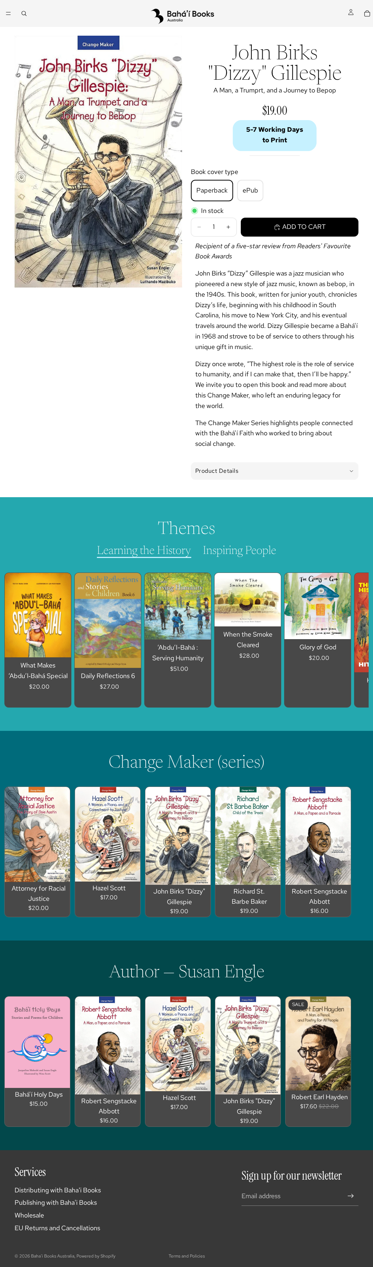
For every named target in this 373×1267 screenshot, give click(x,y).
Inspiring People (239, 551)
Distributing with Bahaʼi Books (58, 1190)
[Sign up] (350, 1196)
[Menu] (8, 13)
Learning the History (144, 551)
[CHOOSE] (59, 646)
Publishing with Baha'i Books (56, 1202)
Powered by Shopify (95, 1256)
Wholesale (29, 1215)
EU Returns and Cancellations (57, 1228)
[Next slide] (346, 640)
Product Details (216, 471)
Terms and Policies (187, 1256)
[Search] (24, 13)
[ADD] (129, 656)
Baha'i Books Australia (52, 1256)
